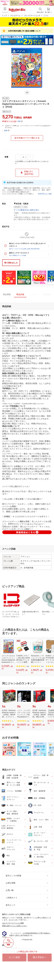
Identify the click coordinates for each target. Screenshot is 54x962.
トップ (4, 16)
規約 (50, 194)
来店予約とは (42, 194)
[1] (24, 157)
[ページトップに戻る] (50, 953)
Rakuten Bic (17, 10)
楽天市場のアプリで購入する (27, 138)
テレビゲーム (15, 16)
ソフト (45, 16)
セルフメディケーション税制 (13, 923)
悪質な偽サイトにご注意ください (14, 926)
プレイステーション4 (32, 16)
